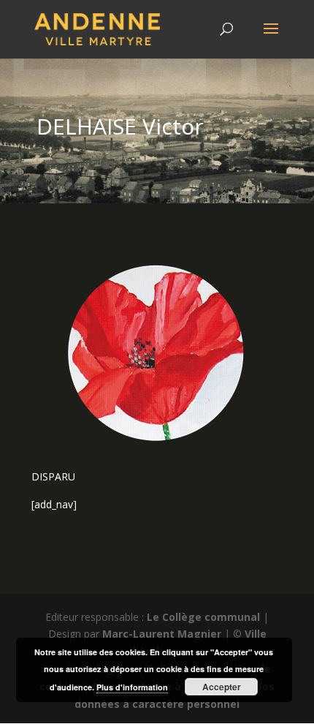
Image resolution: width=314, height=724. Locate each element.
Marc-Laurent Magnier (161, 634)
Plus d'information (132, 687)
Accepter (221, 686)
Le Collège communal (203, 617)
